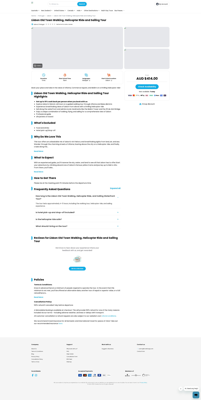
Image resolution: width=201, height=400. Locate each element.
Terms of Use (35, 362)
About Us (34, 349)
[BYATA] (127, 375)
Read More (38, 151)
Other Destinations (91, 11)
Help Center (70, 354)
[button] (89, 80)
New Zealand (46, 11)
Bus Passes (118, 11)
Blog (32, 354)
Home (33, 16)
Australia (34, 11)
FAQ (68, 351)
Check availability (147, 86)
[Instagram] (36, 375)
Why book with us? (72, 349)
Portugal (41, 16)
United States (59, 11)
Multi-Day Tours (107, 11)
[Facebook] (32, 375)
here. (61, 323)
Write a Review (77, 269)
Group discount (148, 104)
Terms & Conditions (37, 351)
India (78, 11)
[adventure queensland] (136, 375)
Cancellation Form (72, 356)
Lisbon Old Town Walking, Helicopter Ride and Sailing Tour (74, 16)
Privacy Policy (35, 356)
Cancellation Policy (37, 359)
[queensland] (146, 375)
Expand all (115, 188)
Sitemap (69, 362)
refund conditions (109, 316)
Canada (70, 11)
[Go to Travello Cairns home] (38, 4)
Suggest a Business (108, 349)
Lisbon (49, 16)
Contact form (141, 351)
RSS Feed (69, 359)
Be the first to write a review (65, 24)
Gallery (39, 66)
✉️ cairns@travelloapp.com (145, 349)
